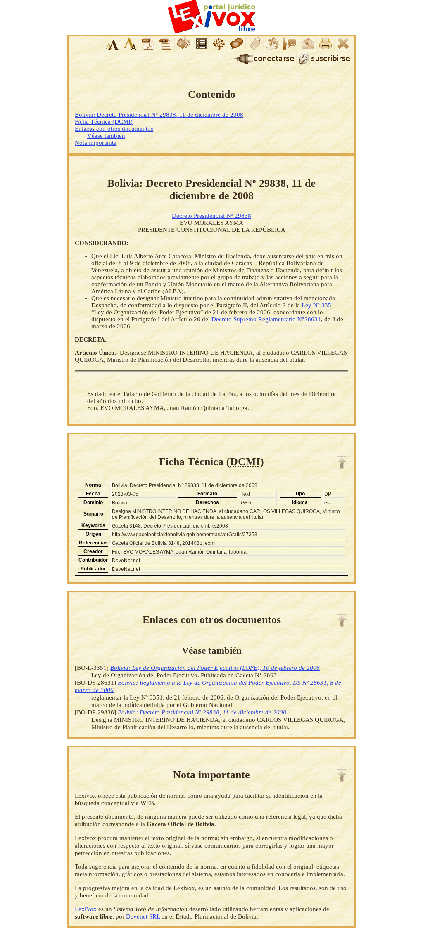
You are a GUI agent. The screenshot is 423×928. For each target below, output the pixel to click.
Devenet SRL (144, 916)
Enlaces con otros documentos (114, 128)
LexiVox (86, 908)
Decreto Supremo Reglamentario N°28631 (266, 319)
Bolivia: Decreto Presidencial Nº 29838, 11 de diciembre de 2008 (159, 114)
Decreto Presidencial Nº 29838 (211, 215)
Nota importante (95, 142)
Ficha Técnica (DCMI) (104, 121)
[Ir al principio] (341, 462)
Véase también (106, 135)
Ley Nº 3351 (318, 305)
